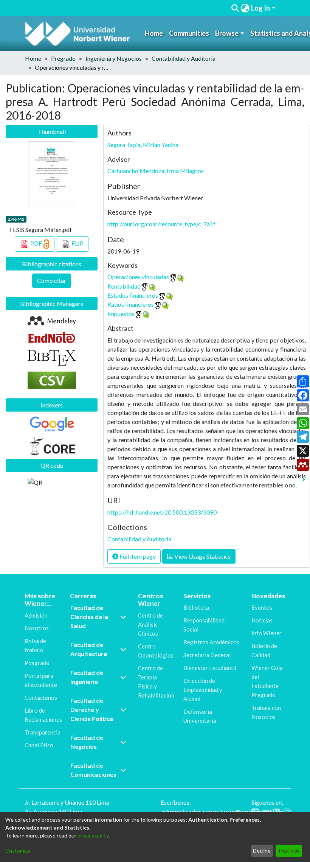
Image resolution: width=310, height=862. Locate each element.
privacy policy (93, 835)
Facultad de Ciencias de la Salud (89, 616)
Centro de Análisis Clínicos (150, 624)
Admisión (36, 615)
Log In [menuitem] (260, 8)
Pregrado (63, 58)
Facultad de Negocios (86, 742)
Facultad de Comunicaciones (93, 770)
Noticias (262, 620)
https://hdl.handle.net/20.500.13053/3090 (162, 512)
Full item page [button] (137, 556)
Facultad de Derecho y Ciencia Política (91, 709)
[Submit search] (235, 8)
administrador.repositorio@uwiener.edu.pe (222, 811)
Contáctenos (41, 697)
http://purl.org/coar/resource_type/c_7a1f (161, 223)
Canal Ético (39, 745)
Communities (189, 33)
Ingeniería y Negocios (113, 58)
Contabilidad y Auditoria (183, 58)
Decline (262, 850)
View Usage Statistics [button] (202, 556)
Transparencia (42, 732)
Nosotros (37, 628)
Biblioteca (196, 607)
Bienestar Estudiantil (209, 667)
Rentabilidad (124, 286)
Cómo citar (51, 280)
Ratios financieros (130, 304)
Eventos (261, 607)
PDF (36, 243)
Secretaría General (207, 654)
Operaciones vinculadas (138, 276)
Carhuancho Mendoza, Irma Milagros (155, 170)
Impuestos (121, 313)
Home (154, 33)
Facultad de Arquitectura (88, 649)
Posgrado (37, 662)
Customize (18, 850)
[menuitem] (245, 8)
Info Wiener (266, 633)
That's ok (288, 850)
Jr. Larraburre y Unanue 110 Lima (67, 802)
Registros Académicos (211, 642)
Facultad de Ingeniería (86, 677)
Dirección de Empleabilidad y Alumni (202, 689)
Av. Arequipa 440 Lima (53, 811)
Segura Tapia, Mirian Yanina (142, 144)
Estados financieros (132, 295)
